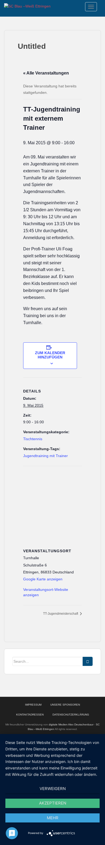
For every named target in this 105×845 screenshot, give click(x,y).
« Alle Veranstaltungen (46, 73)
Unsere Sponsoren (65, 704)
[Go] (88, 661)
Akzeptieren (52, 803)
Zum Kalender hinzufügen (50, 355)
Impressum (33, 704)
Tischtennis (32, 439)
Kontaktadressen (30, 714)
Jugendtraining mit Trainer (45, 456)
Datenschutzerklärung (70, 714)
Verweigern (53, 788)
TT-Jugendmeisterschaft (61, 614)
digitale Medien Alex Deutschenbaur (71, 724)
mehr (52, 817)
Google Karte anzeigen (42, 579)
